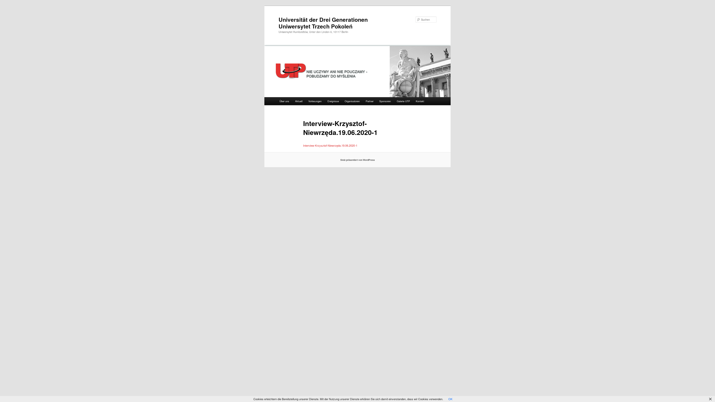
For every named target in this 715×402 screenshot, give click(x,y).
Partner (370, 101)
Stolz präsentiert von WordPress (357, 160)
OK (450, 399)
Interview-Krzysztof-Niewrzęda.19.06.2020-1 (330, 145)
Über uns (284, 101)
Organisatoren (352, 101)
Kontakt (420, 101)
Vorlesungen (315, 101)
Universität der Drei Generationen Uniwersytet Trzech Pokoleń (323, 22)
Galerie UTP (403, 101)
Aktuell (299, 101)
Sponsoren (385, 101)
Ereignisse (333, 101)
